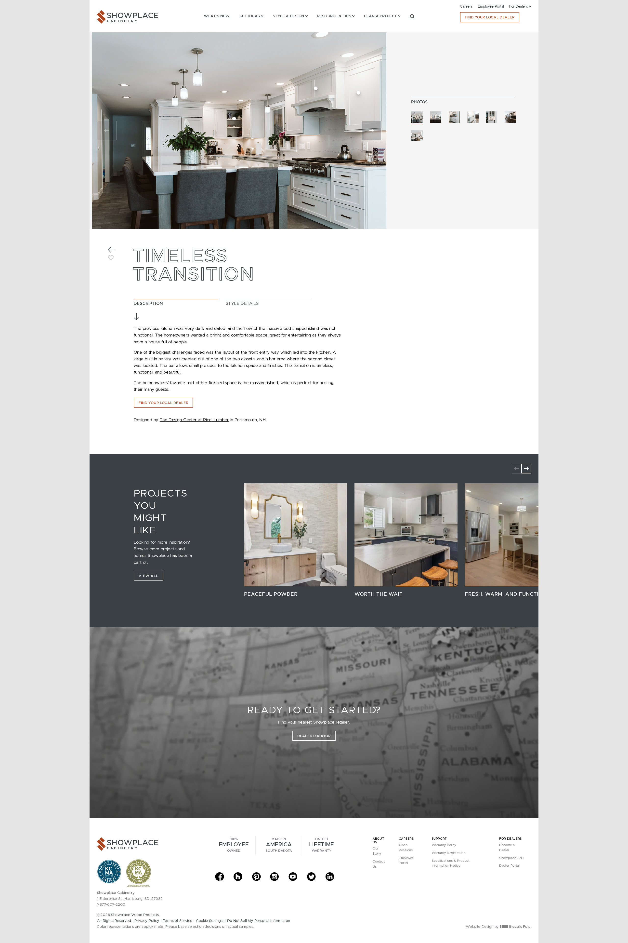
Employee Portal (491, 6)
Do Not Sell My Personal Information (258, 921)
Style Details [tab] (242, 303)
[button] (412, 16)
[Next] (371, 130)
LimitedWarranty (321, 845)
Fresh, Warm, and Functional (509, 594)
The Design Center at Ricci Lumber (194, 420)
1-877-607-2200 (111, 904)
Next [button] (526, 468)
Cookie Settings (209, 921)
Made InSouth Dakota (279, 845)
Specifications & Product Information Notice (451, 863)
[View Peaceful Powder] (295, 534)
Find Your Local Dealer (489, 17)
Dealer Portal (509, 865)
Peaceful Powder (271, 594)
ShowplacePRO (511, 858)
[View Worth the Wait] (406, 534)
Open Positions (406, 848)
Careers (466, 6)
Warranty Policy (444, 845)
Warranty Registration (448, 853)
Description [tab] (148, 303)
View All (148, 576)
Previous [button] (517, 468)
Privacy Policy (146, 921)
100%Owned (234, 845)
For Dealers (518, 6)
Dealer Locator (314, 736)
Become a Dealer (507, 848)
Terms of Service (177, 921)
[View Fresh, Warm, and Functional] (516, 534)
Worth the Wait (378, 594)
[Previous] (107, 130)
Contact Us (379, 864)
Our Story (377, 851)
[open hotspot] (358, 93)
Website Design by (483, 927)
